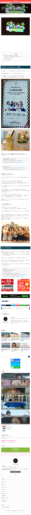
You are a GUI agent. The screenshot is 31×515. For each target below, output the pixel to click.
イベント (3, 301)
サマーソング (4, 487)
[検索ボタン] (30, 3)
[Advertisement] (15, 43)
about (15, 471)
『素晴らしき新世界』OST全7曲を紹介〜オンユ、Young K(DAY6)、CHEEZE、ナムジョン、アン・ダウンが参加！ (15, 386)
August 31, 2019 (20, 162)
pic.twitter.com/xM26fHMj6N (17, 160)
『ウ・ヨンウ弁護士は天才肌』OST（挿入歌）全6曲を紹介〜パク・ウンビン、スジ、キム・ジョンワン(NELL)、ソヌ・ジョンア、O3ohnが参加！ (14, 394)
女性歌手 (4, 495)
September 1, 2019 (21, 169)
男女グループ (4, 497)
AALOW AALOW (11, 180)
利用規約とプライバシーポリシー (22, 510)
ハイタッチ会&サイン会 (8, 58)
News (3, 481)
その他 (4, 489)
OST (3, 483)
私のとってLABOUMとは (7, 59)
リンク (17, 510)
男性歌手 (4, 501)
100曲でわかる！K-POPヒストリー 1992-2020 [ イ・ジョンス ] (9, 427)
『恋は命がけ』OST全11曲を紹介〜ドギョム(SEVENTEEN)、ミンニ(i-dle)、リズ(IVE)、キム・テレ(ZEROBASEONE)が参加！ (14, 379)
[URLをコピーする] (27, 305)
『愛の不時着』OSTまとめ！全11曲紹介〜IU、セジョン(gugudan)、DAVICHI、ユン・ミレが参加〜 (14, 401)
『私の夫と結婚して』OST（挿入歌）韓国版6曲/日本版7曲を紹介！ (10, 423)
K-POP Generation (15, 2)
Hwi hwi (13, 177)
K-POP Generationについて (8, 510)
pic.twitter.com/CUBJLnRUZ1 (20, 167)
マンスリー (4, 491)
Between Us (11, 185)
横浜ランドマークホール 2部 (9, 57)
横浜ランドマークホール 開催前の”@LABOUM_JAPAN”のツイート (13, 56)
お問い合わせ (13, 510)
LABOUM (10, 301)
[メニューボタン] (1, 3)
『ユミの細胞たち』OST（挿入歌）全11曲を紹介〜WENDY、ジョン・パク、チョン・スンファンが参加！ (14, 408)
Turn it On (15, 185)
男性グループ (4, 499)
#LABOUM (4, 158)
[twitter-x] (11, 324)
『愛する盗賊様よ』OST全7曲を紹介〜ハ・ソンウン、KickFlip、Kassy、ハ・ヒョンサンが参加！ (14, 416)
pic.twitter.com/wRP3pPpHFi (21, 274)
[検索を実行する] (29, 356)
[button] (3, 305)
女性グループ (6, 301)
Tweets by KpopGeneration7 (5, 507)
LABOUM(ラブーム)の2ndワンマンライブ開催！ (11, 55)
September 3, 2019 (21, 276)
